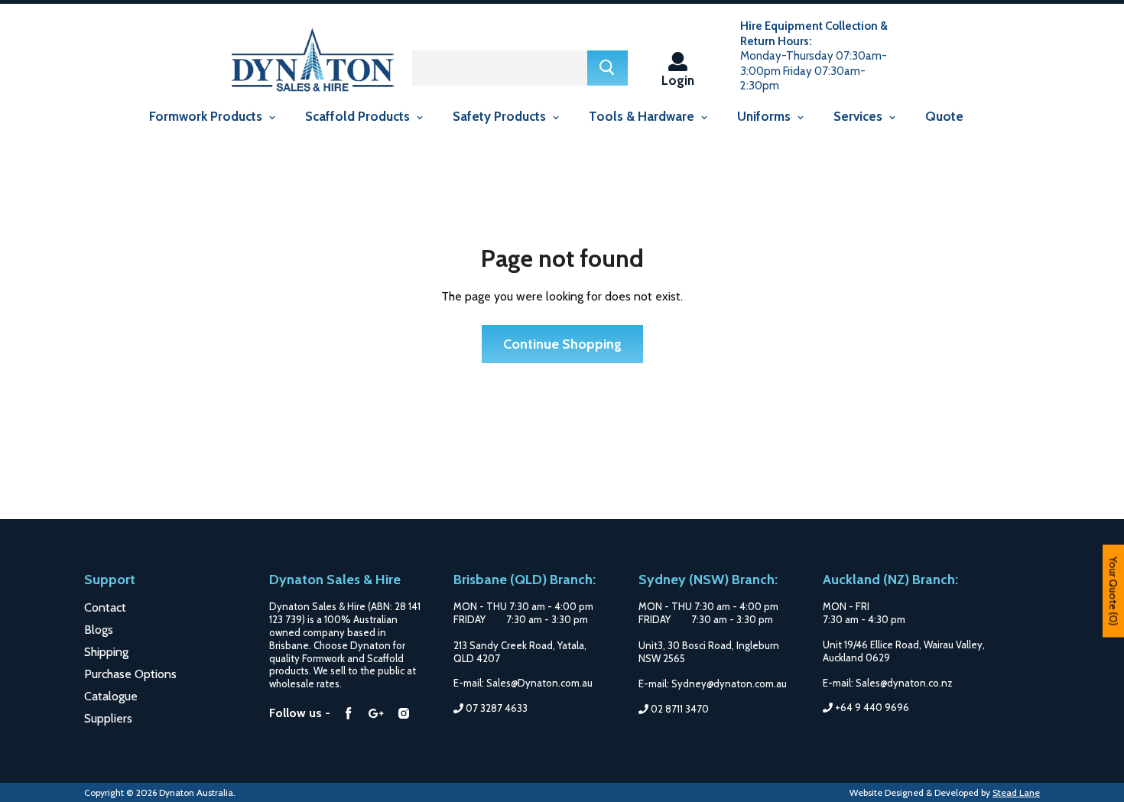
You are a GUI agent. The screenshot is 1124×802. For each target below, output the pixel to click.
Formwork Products (207, 116)
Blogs (98, 629)
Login (677, 80)
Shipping (106, 652)
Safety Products (501, 116)
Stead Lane (1016, 792)
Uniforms (765, 116)
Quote (944, 116)
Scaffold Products (359, 116)
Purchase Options (130, 674)
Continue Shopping (562, 344)
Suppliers (108, 718)
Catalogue (111, 696)
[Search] (607, 68)
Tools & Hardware (643, 116)
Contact (105, 607)
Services (859, 116)
